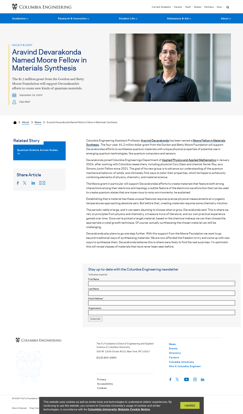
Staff (188, 7)
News (38, 122)
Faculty (178, 7)
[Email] (42, 184)
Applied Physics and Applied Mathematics (189, 160)
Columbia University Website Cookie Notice (119, 409)
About (25, 122)
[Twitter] (25, 184)
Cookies (102, 388)
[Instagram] (195, 380)
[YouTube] (186, 380)
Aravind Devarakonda (155, 140)
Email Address (96, 299)
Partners (209, 7)
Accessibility (105, 384)
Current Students (161, 7)
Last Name (93, 289)
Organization (94, 308)
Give (219, 7)
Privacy (101, 380)
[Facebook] (18, 184)
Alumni (197, 7)
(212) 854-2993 (106, 358)
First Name (93, 279)
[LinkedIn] (33, 184)
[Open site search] (227, 7)
